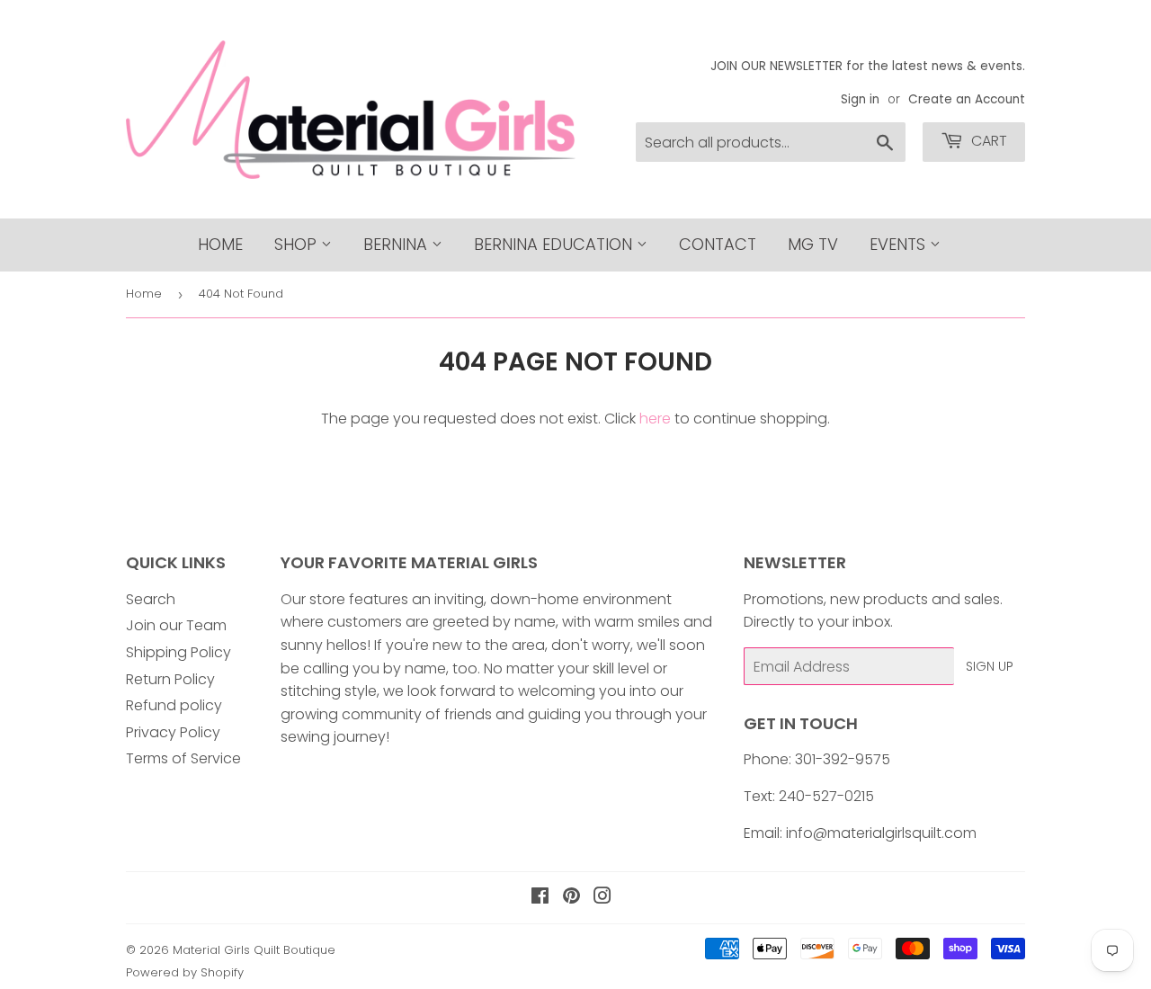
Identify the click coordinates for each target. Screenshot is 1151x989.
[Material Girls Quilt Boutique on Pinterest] (571, 897)
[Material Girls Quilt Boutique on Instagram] (602, 897)
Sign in (860, 99)
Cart (987, 140)
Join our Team (176, 625)
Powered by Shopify (185, 972)
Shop (297, 244)
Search (150, 599)
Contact (717, 244)
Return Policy (170, 679)
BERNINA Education (555, 244)
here (655, 418)
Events (900, 244)
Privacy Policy (173, 732)
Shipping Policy (178, 652)
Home (220, 244)
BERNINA (397, 244)
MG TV (813, 244)
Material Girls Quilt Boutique (254, 949)
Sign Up (989, 666)
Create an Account (966, 99)
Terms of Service (183, 758)
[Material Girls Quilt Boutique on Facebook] (540, 897)
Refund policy (174, 705)
